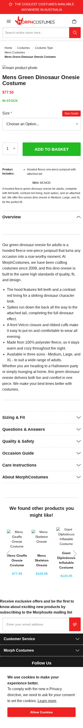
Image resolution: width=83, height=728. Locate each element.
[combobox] (35, 32)
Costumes (24, 48)
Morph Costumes (19, 650)
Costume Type (44, 48)
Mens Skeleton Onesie (42, 560)
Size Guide (71, 113)
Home (9, 48)
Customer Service (19, 639)
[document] (41, 695)
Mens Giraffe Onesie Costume (17, 560)
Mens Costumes (15, 52)
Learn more (47, 701)
